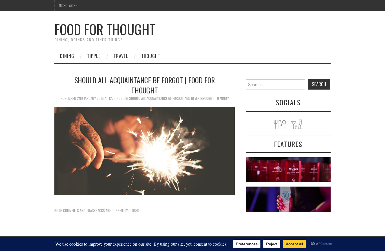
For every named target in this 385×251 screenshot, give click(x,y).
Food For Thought (104, 29)
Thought (150, 55)
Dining (67, 55)
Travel (121, 55)
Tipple (94, 55)
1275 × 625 (117, 98)
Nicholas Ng (68, 5)
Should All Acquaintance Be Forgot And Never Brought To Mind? (179, 98)
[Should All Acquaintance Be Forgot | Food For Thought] (144, 150)
